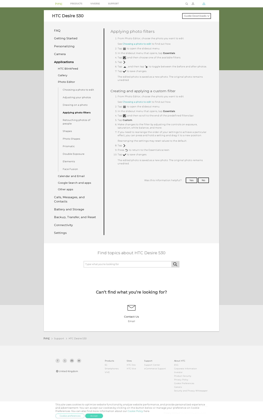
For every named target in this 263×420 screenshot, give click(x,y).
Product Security (182, 376)
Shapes (67, 131)
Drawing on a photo (75, 105)
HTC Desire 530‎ (78, 338)
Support (59, 338)
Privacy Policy (181, 379)
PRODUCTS (76, 3)
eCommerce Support (155, 368)
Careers (178, 387)
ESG (176, 365)
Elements (69, 161)
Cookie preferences (70, 416)
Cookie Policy (135, 411)
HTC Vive (131, 368)
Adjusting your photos (77, 97)
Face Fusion (70, 169)
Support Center (152, 365)
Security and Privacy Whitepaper (191, 391)
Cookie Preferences (184, 383)
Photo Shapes (71, 138)
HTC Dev (131, 365)
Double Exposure (74, 154)
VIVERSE (95, 3)
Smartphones (112, 368)
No (203, 180)
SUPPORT (113, 3)
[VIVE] (203, 3)
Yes (191, 180)
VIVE (107, 372)
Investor (178, 372)
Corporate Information (185, 368)
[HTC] (58, 3)
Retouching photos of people (76, 122)
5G (106, 365)
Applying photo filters (77, 112)
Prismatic (69, 146)
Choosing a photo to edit (78, 89)
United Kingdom (68, 371)
